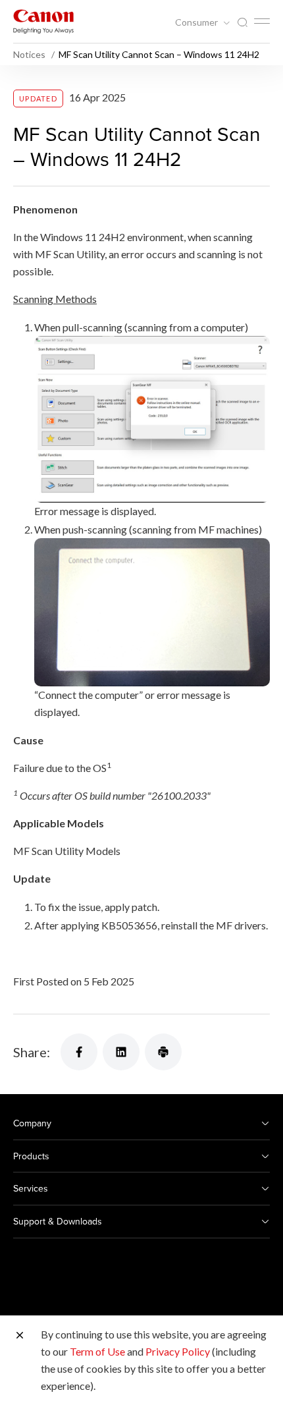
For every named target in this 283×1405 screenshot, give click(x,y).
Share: (31, 1052)
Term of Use (97, 1351)
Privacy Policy (177, 1351)
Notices (30, 54)
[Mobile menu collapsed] (262, 21)
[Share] (79, 1051)
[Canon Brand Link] (43, 21)
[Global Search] (242, 22)
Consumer (197, 22)
